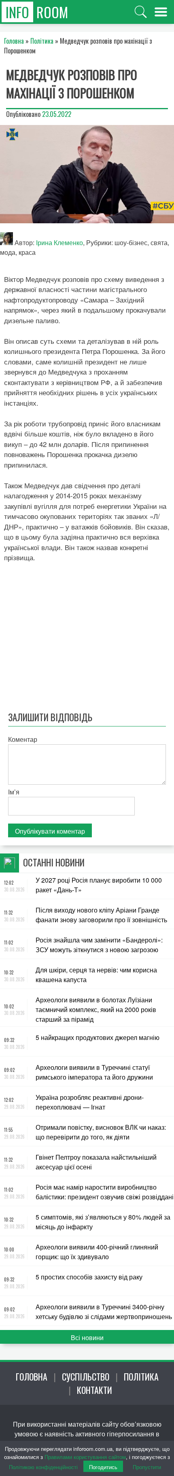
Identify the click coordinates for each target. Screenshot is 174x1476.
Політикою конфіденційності (43, 1467)
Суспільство (85, 1376)
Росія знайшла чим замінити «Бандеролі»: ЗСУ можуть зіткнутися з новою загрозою (99, 944)
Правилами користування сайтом (85, 1457)
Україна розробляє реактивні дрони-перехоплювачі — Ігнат (90, 1102)
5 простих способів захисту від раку (89, 1276)
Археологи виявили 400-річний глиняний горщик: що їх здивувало (97, 1251)
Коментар (22, 739)
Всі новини (87, 1337)
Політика (141, 1376)
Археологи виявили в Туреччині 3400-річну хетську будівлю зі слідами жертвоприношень (104, 1311)
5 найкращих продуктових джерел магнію (97, 1037)
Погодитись (103, 1467)
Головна (31, 1376)
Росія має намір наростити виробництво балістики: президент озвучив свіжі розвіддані (105, 1191)
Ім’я (13, 791)
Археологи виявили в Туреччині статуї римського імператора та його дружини (94, 1072)
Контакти (94, 1389)
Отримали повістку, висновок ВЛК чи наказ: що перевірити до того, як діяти (101, 1131)
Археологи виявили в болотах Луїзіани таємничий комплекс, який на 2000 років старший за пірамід (96, 1009)
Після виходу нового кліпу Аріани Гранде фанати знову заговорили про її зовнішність (101, 914)
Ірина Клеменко (59, 242)
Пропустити (147, 1467)
